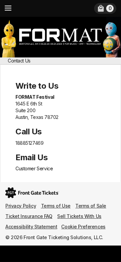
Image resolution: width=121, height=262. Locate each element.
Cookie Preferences (83, 226)
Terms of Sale (90, 206)
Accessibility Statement (31, 226)
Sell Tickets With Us (79, 216)
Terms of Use (56, 206)
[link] (105, 8)
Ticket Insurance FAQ (28, 216)
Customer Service (34, 168)
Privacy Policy (20, 206)
